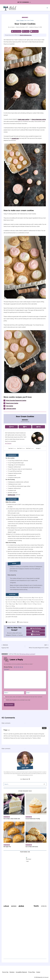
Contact (38, 972)
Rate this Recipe (36, 628)
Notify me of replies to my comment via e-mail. (18, 700)
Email (28, 692)
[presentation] (14, 804)
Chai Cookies (9, 406)
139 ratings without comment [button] (27, 654)
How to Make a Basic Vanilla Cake (12, 818)
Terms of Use (5, 972)
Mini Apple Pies (7, 846)
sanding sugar (11, 494)
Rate (39, 426)
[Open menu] (47, 8)
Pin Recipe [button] (26, 31)
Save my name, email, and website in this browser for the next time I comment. (23, 696)
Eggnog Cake (5, 646)
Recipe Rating (8, 667)
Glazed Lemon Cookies (12, 403)
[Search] (44, 784)
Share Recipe (36, 634)
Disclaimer (12, 972)
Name (6, 692)
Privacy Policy (31, 972)
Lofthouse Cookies (11, 408)
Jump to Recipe (17, 31)
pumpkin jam (15, 138)
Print (12, 426)
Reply (44, 728)
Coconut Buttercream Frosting (33, 818)
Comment (7, 669)
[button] (22, 17)
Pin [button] (26, 426)
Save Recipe (35, 31)
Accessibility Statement (21, 972)
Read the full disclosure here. (26, 35)
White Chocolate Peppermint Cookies (16, 400)
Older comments (6, 723)
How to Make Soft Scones (32, 846)
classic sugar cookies (23, 119)
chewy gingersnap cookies (39, 119)
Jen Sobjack (12, 27)
